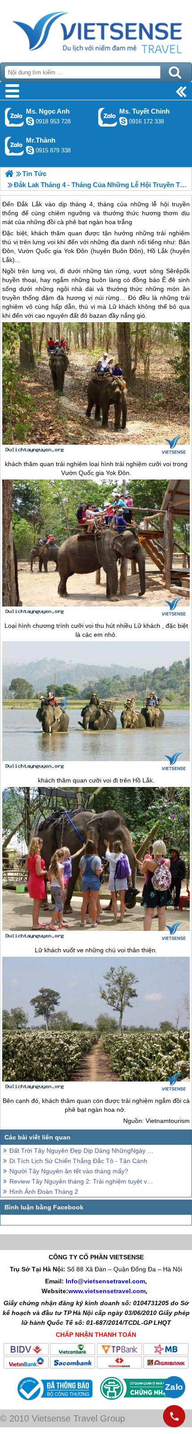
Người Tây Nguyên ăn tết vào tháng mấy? (68, 1171)
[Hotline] (174, 1416)
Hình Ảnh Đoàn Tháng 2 (43, 1191)
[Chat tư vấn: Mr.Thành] (29, 150)
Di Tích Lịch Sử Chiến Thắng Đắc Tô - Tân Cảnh (78, 1160)
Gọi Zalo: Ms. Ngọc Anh (14, 117)
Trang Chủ (96, 29)
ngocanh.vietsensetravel (29, 121)
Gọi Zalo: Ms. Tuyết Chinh (108, 117)
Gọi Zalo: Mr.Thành (14, 146)
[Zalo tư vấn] (174, 1387)
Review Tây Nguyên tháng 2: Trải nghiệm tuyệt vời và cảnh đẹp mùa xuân (82, 1181)
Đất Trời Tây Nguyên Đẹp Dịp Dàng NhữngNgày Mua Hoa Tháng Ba (82, 1150)
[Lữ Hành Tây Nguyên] (9, 173)
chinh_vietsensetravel (123, 121)
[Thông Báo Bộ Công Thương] (54, 1402)
